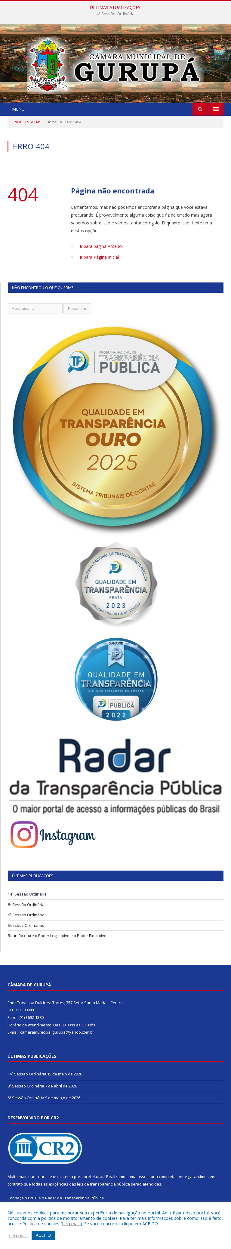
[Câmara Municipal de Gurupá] (115, 64)
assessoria (147, 1176)
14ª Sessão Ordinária (27, 894)
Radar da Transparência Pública (74, 1198)
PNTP (33, 1198)
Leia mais (71, 1223)
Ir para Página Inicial (99, 257)
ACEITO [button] (43, 1235)
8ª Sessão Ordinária (114, 14)
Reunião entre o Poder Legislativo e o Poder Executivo (57, 935)
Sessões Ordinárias (26, 925)
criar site (44, 1176)
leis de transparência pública (103, 1184)
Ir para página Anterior (101, 246)
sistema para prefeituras (81, 1176)
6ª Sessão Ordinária (26, 914)
